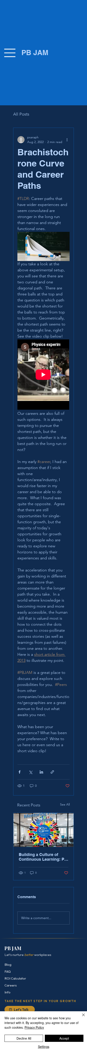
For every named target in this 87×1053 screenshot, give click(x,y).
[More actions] (67, 139)
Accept (64, 1038)
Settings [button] (43, 1046)
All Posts (21, 114)
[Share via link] (52, 772)
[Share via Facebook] (19, 772)
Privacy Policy (34, 1027)
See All (65, 804)
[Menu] (10, 53)
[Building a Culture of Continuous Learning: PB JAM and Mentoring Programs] (43, 830)
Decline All (24, 1038)
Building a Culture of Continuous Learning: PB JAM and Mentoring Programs (43, 857)
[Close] (80, 1017)
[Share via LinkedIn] (41, 772)
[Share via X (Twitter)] (30, 772)
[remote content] (43, 375)
